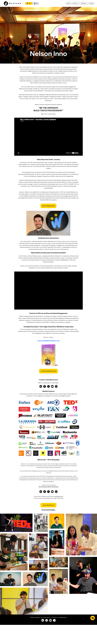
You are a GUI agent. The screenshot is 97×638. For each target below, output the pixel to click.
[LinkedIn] (40, 386)
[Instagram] (56, 386)
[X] (48, 386)
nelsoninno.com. (59, 496)
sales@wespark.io (62, 617)
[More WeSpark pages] (86, 3)
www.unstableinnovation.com (48, 341)
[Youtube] (52, 386)
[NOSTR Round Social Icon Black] (44, 386)
